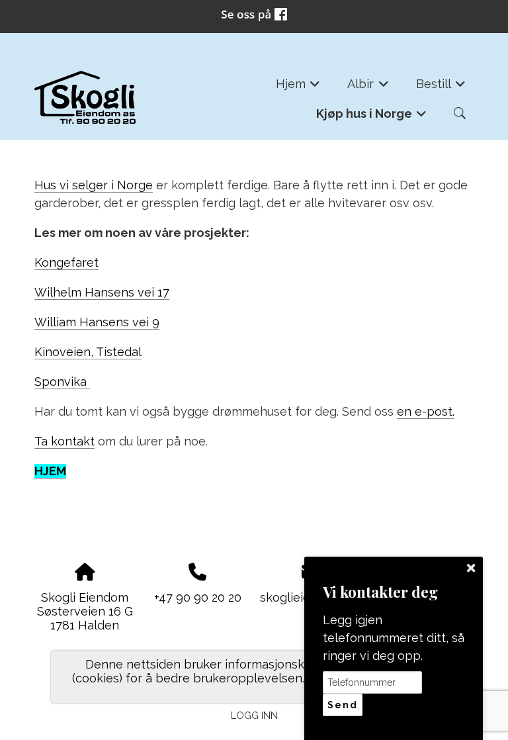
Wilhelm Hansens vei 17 (101, 292)
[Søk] (460, 113)
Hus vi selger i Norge (93, 185)
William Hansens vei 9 (96, 322)
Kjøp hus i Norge (371, 117)
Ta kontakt (64, 441)
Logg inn (254, 715)
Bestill (441, 88)
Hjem (298, 88)
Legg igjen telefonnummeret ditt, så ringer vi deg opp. (393, 638)
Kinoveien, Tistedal (88, 352)
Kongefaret (66, 262)
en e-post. (425, 411)
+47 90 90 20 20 (197, 597)
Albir (368, 88)
